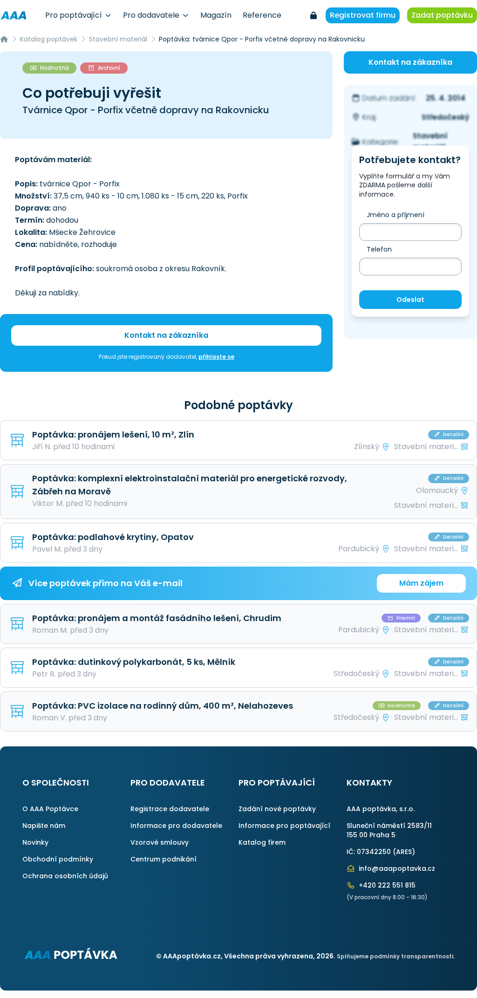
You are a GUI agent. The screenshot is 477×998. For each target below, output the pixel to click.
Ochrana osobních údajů (65, 876)
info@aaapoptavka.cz (396, 868)
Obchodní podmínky (57, 859)
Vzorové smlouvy (159, 842)
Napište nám (43, 825)
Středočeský (446, 117)
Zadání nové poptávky (277, 808)
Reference (262, 15)
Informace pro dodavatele (176, 825)
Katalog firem (262, 842)
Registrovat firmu (362, 15)
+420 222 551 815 (386, 885)
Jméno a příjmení (395, 214)
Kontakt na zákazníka (166, 335)
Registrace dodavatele (169, 808)
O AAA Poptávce (50, 808)
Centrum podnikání (163, 859)
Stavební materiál (118, 39)
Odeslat (410, 299)
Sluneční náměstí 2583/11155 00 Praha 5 (389, 830)
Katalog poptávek (48, 39)
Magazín (216, 15)
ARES (404, 851)
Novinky (35, 842)
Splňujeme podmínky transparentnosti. (396, 956)
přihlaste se (216, 357)
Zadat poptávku (442, 15)
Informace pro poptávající (284, 825)
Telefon (379, 249)
